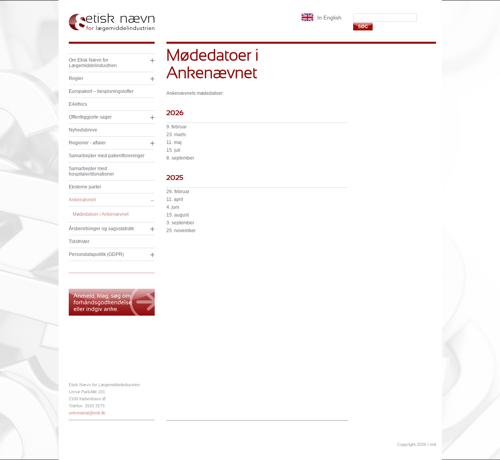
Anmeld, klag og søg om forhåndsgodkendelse (112, 302)
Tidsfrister (79, 241)
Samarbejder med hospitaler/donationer (91, 171)
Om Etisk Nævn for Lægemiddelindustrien (93, 62)
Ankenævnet (82, 199)
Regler (76, 78)
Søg (363, 26)
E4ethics (78, 104)
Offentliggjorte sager (90, 117)
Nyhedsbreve (83, 130)
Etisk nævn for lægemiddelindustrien (112, 22)
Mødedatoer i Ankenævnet (101, 214)
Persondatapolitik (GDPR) (96, 254)
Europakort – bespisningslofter (101, 91)
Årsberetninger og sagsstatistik (101, 228)
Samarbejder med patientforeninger (107, 155)
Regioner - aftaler (87, 143)
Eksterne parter (85, 187)
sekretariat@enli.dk (87, 412)
